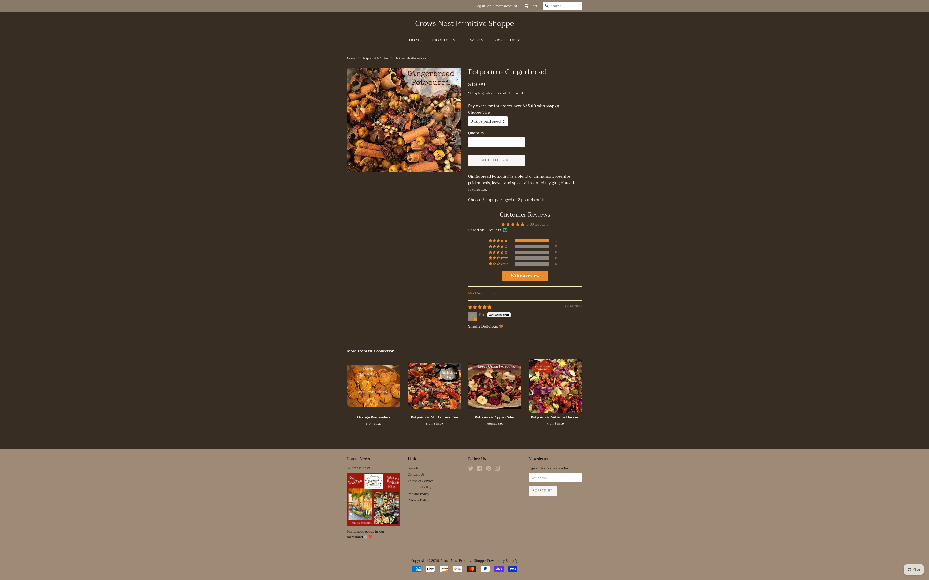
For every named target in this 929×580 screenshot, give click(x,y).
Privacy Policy (418, 500)
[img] (479, 307)
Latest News (358, 459)
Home (415, 40)
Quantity (476, 133)
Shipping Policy (420, 487)
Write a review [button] (525, 275)
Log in (480, 6)
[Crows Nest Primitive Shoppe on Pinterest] (488, 469)
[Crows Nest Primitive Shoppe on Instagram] (497, 469)
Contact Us (416, 474)
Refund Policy (418, 494)
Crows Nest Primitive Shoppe (464, 23)
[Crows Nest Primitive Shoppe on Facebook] (479, 469)
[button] (498, 240)
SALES (477, 40)
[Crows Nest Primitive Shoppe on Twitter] (470, 469)
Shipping (476, 93)
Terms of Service (421, 481)
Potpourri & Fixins (375, 58)
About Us (505, 40)
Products (444, 40)
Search (413, 468)
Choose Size (479, 112)
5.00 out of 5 (537, 224)
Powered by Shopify (502, 561)
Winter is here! (358, 468)
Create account (505, 6)
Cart (534, 6)
